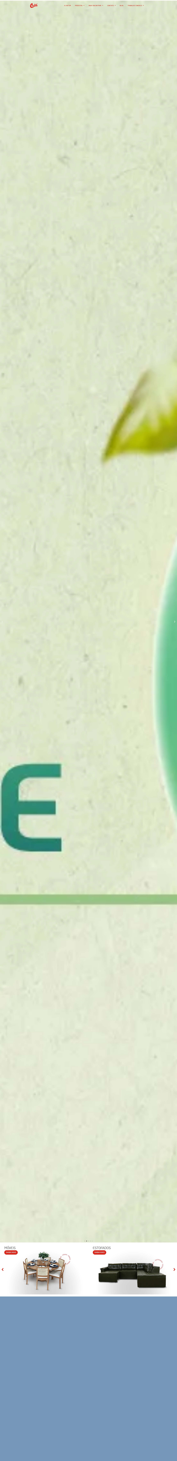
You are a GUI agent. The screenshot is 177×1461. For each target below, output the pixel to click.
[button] (2, 621)
